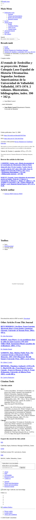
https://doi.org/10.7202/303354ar (13, 138)
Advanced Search (9, 31)
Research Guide (9, 477)
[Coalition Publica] (6, 507)
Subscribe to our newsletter (10, 465)
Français (6, 32)
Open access (11, 27)
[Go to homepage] (5, 1)
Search (3, 37)
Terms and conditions (10, 514)
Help (5, 473)
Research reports (13, 19)
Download (27, 318)
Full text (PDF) (8, 194)
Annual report (12, 29)
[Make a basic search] (1, 3)
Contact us (7, 478)
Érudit (10, 24)
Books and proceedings (15, 17)
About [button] (6, 22)
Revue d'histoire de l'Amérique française (16, 50)
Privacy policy (8, 511)
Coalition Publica (13, 26)
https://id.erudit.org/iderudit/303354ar (15, 135)
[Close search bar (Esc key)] (3, 3)
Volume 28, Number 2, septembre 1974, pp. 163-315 (19, 52)
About (10, 22)
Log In (6, 21)
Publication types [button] (9, 12)
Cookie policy (8, 513)
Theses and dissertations (15, 16)
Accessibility (8, 475)
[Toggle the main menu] (1, 5)
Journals (10, 14)
